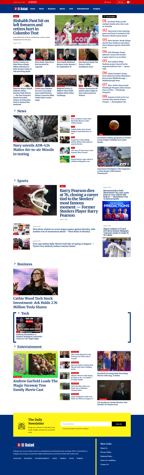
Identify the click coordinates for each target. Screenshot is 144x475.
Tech (18, 332)
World (80, 59)
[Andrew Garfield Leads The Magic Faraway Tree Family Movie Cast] (35, 364)
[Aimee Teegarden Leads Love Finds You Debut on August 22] (65, 396)
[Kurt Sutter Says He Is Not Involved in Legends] (45, 55)
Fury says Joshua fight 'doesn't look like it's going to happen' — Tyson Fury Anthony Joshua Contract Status (63, 245)
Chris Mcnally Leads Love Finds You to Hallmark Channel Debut (80, 388)
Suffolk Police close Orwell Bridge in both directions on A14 (81, 131)
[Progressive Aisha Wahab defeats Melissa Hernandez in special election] (65, 139)
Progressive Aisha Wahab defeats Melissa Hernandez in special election (81, 142)
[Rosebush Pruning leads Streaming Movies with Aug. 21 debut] (114, 361)
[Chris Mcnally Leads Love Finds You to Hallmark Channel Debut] (65, 386)
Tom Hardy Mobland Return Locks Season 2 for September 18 (66, 64)
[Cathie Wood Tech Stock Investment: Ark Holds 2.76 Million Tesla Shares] (35, 281)
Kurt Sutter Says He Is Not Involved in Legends (44, 64)
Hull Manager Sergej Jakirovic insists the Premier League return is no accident (114, 54)
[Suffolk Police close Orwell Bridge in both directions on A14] (65, 129)
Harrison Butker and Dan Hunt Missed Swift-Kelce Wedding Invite (82, 367)
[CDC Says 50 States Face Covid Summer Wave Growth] (65, 150)
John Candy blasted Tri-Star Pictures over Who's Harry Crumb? (81, 357)
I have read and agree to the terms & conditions (76, 428)
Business (16, 294)
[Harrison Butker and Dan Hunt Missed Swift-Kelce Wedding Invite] (65, 365)
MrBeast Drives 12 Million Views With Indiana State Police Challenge (65, 91)
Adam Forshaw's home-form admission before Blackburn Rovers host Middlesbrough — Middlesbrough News (116, 77)
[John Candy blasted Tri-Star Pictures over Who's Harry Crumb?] (65, 354)
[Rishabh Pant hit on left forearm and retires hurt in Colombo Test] (76, 30)
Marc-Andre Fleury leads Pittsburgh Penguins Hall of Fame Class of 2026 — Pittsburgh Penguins (116, 88)
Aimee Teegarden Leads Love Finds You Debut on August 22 (82, 398)
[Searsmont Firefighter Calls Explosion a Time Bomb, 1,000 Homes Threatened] (114, 157)
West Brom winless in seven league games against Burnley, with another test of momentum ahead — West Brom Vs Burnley (64, 230)
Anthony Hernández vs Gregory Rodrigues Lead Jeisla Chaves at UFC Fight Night (29, 336)
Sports (16, 16)
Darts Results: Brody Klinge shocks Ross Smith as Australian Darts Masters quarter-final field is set (116, 44)
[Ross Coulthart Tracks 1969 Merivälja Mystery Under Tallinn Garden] (65, 118)
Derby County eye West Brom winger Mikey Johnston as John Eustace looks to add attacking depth (22, 66)
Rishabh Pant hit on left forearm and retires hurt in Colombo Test (31, 26)
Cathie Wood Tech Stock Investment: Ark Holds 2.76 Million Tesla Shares (35, 302)
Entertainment (39, 59)
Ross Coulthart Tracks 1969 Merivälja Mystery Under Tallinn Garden (81, 121)
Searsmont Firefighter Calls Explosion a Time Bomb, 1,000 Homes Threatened (113, 171)
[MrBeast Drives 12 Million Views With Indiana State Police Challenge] (67, 81)
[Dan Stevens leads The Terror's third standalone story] (89, 55)
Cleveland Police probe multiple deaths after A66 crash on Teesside (115, 24)
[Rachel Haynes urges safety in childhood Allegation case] (65, 159)
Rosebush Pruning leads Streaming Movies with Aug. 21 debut (112, 374)
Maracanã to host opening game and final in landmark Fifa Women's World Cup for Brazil (116, 33)
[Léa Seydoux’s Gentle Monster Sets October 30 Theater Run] (114, 390)
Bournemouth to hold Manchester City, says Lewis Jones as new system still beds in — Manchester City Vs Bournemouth (116, 194)
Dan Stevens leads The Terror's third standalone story (88, 64)
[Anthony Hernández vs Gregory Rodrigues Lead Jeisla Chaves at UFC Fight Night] (29, 325)
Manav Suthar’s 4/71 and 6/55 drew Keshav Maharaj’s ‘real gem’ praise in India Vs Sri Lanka (116, 232)
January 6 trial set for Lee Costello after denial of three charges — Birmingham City (115, 99)
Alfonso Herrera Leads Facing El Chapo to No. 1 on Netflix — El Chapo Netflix (82, 378)
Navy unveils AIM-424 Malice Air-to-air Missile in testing (33, 149)
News (15, 141)
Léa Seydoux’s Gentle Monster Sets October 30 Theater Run (112, 403)
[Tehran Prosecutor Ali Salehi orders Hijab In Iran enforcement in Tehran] (89, 81)
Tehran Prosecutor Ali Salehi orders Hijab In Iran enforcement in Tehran (88, 91)
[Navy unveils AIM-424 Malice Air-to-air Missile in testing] (35, 128)
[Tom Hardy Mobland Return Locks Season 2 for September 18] (67, 55)
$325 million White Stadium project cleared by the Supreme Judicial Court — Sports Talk (116, 65)
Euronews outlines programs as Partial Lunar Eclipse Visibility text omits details (114, 140)
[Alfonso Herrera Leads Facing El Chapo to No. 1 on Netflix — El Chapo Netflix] (65, 375)
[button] (108, 2)
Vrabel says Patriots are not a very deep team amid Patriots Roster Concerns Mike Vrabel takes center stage (44, 94)
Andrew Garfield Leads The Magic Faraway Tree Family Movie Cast (35, 385)
